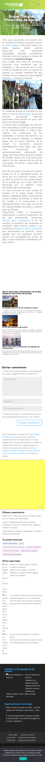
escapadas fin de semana (21, 25)
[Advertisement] (22, 267)
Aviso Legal (12, 735)
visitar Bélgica (12, 45)
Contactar (11, 737)
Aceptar (23, 758)
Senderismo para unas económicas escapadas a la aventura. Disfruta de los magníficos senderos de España (21, 525)
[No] (42, 755)
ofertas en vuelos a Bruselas (28, 228)
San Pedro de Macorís (33, 547)
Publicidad (40, 507)
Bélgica (8, 25)
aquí (36, 453)
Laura (4, 522)
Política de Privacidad (27, 737)
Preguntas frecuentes (27, 740)
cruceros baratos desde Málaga (13, 547)
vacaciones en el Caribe (11, 551)
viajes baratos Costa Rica (29, 551)
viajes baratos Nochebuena (12, 554)
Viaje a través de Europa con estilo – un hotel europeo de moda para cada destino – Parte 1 (23, 710)
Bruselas (26, 113)
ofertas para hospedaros (16, 220)
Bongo (21, 543)
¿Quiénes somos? (27, 735)
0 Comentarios (27, 28)
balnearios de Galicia (10, 543)
